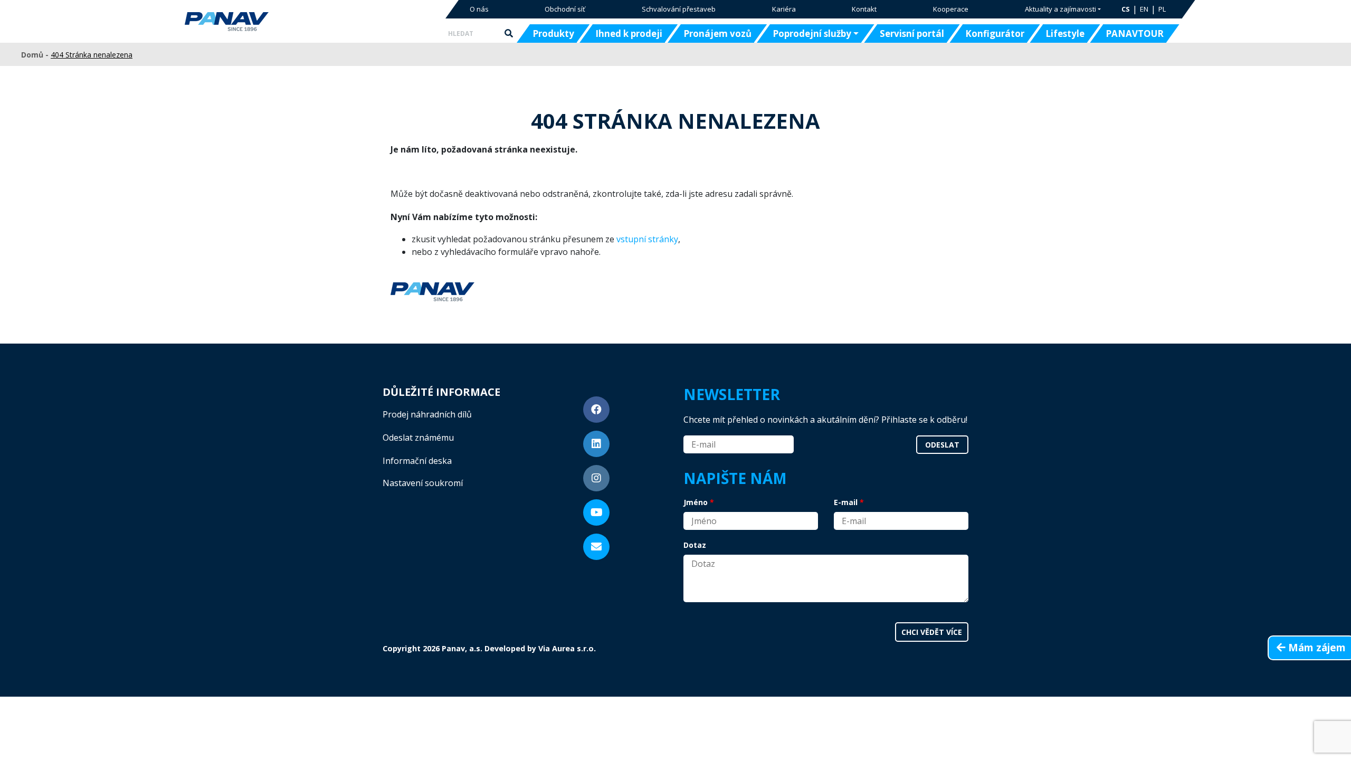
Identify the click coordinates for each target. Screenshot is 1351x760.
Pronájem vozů (717, 33)
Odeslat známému (418, 437)
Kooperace (950, 9)
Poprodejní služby (812, 33)
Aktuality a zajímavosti (1060, 9)
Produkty (553, 33)
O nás (479, 9)
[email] (596, 547)
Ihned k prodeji (628, 33)
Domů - (36, 55)
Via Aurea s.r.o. (567, 648)
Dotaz (694, 545)
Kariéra (784, 9)
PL (1162, 9)
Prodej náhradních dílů (427, 414)
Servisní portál (912, 33)
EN (1144, 9)
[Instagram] (596, 478)
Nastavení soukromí (423, 483)
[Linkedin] (596, 444)
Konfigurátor (994, 33)
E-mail (846, 502)
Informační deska (417, 461)
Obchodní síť (565, 9)
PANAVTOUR (1135, 33)
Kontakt (864, 9)
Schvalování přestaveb (679, 9)
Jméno (695, 502)
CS (1125, 9)
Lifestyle (1064, 33)
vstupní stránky (647, 239)
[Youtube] (596, 512)
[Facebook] (596, 409)
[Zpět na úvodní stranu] (260, 21)
